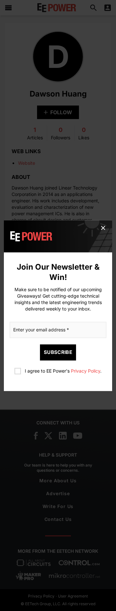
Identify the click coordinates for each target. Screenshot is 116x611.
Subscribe (58, 352)
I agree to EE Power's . (63, 371)
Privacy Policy (85, 371)
